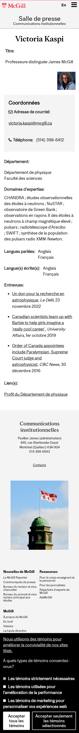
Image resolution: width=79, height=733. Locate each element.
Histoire (8, 626)
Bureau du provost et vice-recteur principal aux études (20, 597)
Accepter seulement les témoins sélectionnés (54, 721)
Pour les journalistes (52, 585)
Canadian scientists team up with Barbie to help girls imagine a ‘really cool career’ (42, 323)
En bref (8, 621)
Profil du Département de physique (36, 394)
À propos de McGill (15, 617)
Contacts (39, 465)
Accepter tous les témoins (16, 721)
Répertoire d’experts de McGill (55, 591)
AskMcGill (46, 597)
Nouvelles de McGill (18, 571)
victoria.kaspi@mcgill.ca (30, 123)
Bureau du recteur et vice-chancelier (20, 588)
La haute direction (15, 630)
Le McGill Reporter (15, 577)
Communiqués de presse (19, 582)
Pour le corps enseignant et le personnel (57, 579)
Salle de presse (40, 18)
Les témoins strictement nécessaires (41, 678)
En (63, 5)
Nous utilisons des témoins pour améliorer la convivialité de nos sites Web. (35, 645)
